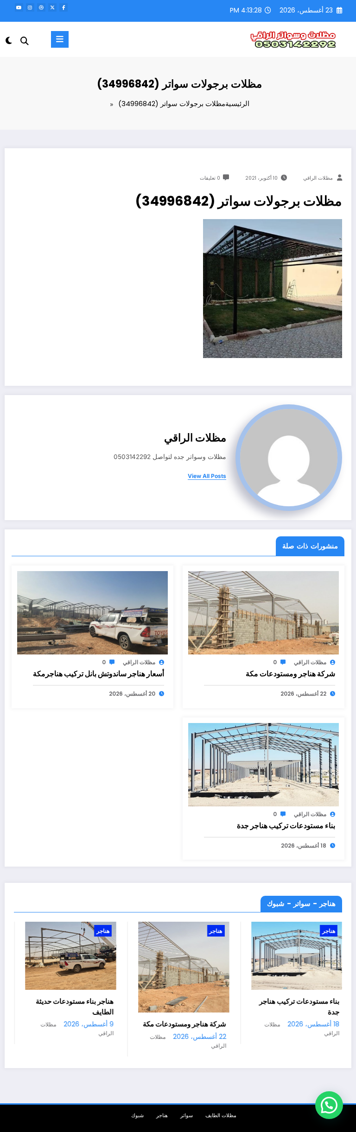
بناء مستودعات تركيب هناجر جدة (286, 825)
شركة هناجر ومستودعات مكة (290, 673)
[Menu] (60, 39)
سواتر (186, 1115)
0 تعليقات (210, 178)
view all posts (207, 476)
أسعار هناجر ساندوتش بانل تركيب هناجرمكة (98, 673)
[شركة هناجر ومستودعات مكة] (263, 612)
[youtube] (19, 7)
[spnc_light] (9, 40)
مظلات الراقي (318, 178)
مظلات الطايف (220, 1115)
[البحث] (24, 41)
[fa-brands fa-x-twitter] (52, 7)
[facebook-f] (63, 7)
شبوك (137, 1115)
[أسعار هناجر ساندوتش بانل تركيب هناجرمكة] (92, 612)
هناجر (40, 931)
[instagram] (30, 7)
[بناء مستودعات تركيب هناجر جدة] (263, 764)
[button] (329, 1105)
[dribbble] (41, 7)
